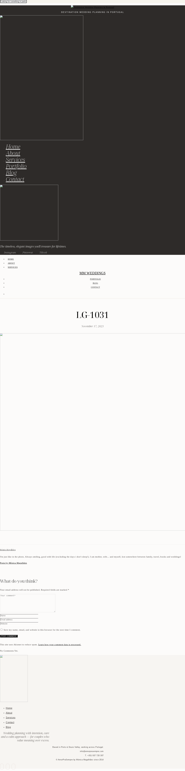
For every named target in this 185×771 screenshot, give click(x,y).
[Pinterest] (8, 539)
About (13, 153)
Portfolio (16, 166)
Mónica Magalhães (8, 550)
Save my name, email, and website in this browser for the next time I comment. (42, 630)
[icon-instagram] (13, 767)
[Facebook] (1, 539)
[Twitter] (5, 539)
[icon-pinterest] (8, 767)
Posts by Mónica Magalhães (13, 563)
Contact (15, 179)
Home (13, 147)
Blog (11, 173)
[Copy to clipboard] (12, 539)
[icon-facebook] (2, 767)
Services (15, 160)
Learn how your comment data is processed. (59, 644)
